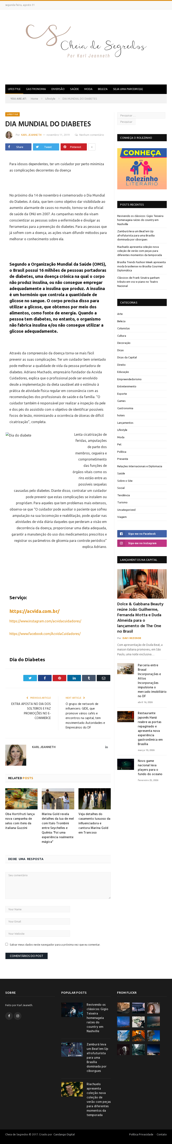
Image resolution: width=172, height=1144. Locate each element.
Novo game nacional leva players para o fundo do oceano (150, 768)
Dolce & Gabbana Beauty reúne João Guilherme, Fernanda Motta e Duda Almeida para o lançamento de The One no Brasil (140, 618)
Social (121, 487)
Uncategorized (126, 509)
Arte (120, 313)
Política (121, 451)
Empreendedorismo (129, 379)
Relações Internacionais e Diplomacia (139, 466)
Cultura (121, 335)
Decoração (123, 342)
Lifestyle (14, 88)
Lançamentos (125, 422)
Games (121, 400)
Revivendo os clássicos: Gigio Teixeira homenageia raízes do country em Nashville (140, 220)
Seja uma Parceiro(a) (128, 88)
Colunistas (123, 328)
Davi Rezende (131, 638)
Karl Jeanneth (31, 134)
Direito (121, 364)
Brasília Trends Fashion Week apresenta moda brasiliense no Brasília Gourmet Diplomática (141, 266)
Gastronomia (36, 88)
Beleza (103, 88)
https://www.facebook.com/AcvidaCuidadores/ (45, 634)
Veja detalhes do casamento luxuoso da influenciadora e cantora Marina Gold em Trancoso (94, 823)
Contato (162, 1134)
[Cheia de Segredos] (86, 46)
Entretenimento (126, 386)
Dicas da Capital (127, 357)
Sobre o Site (125, 480)
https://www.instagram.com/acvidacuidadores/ (45, 621)
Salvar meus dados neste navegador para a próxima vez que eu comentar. (55, 944)
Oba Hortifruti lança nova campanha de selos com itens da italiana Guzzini (20, 821)
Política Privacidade (141, 1134)
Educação (123, 371)
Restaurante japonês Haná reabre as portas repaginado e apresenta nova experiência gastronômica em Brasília (150, 729)
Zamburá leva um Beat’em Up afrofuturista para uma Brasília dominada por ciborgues (136, 235)
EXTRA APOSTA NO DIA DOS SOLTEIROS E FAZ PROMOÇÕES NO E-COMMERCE (31, 711)
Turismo (122, 502)
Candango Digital (64, 1134)
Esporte (122, 393)
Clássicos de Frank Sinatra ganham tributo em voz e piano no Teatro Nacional (138, 281)
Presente (122, 458)
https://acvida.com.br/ (34, 611)
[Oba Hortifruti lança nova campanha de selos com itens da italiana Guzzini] (21, 798)
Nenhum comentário (91, 134)
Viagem (122, 516)
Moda (88, 88)
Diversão (58, 88)
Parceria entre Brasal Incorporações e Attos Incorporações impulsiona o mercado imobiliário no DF (152, 681)
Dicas (120, 350)
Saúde (74, 88)
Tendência (123, 495)
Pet (119, 444)
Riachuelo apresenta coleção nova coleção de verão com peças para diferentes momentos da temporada (139, 250)
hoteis (121, 415)
